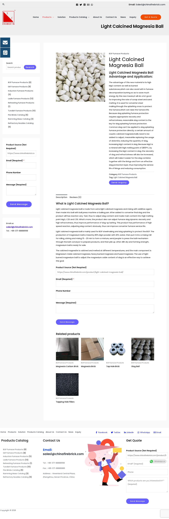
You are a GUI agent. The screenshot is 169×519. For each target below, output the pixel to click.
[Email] (88, 5)
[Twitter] (81, 5)
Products (46, 17)
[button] (101, 56)
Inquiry (133, 17)
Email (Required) (15, 160)
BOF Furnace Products (119, 53)
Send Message (19, 204)
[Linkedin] (84, 5)
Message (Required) (16, 184)
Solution (62, 17)
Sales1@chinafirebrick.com (150, 4)
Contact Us (111, 17)
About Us (97, 17)
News (123, 17)
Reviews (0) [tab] (75, 197)
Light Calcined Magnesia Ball (125, 177)
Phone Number (13, 172)
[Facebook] (77, 5)
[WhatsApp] (92, 5)
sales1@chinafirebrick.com (63, 454)
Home (36, 17)
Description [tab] (61, 197)
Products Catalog (78, 17)
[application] (52, 17)
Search (9, 63)
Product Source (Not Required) (16, 146)
